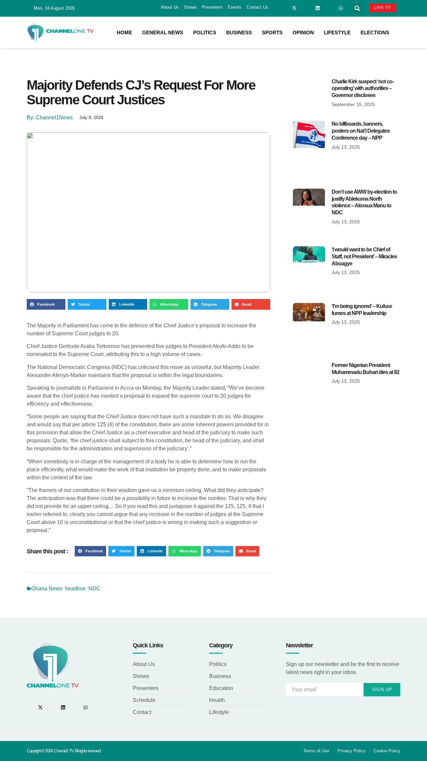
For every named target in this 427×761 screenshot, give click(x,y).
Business (239, 32)
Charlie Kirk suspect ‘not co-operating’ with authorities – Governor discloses (363, 88)
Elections (375, 32)
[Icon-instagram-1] (306, 8)
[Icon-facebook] (282, 8)
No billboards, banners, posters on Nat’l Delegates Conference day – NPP (361, 131)
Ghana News (46, 588)
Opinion (303, 32)
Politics (204, 32)
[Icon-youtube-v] (329, 8)
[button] (357, 8)
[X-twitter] (294, 8)
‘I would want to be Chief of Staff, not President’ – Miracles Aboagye (364, 256)
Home (124, 32)
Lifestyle (337, 32)
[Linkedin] (317, 8)
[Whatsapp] (341, 8)
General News (162, 32)
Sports (272, 32)
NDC (94, 588)
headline (75, 588)
